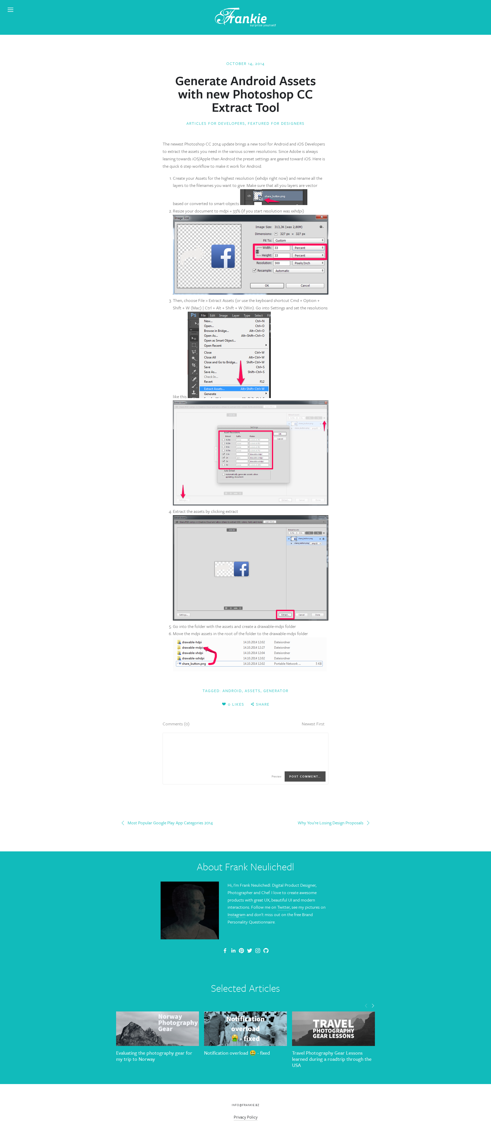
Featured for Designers (276, 123)
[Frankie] (241, 950)
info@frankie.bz (245, 1105)
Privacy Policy (246, 1117)
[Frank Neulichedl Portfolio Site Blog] (225, 950)
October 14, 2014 (245, 63)
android (232, 690)
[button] (366, 1005)
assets (253, 690)
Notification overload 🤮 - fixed (237, 1052)
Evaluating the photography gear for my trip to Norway (154, 1055)
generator (275, 690)
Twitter (283, 907)
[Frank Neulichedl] (233, 950)
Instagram (237, 914)
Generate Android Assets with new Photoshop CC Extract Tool (245, 93)
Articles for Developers (215, 123)
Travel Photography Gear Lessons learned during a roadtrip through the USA (332, 1058)
